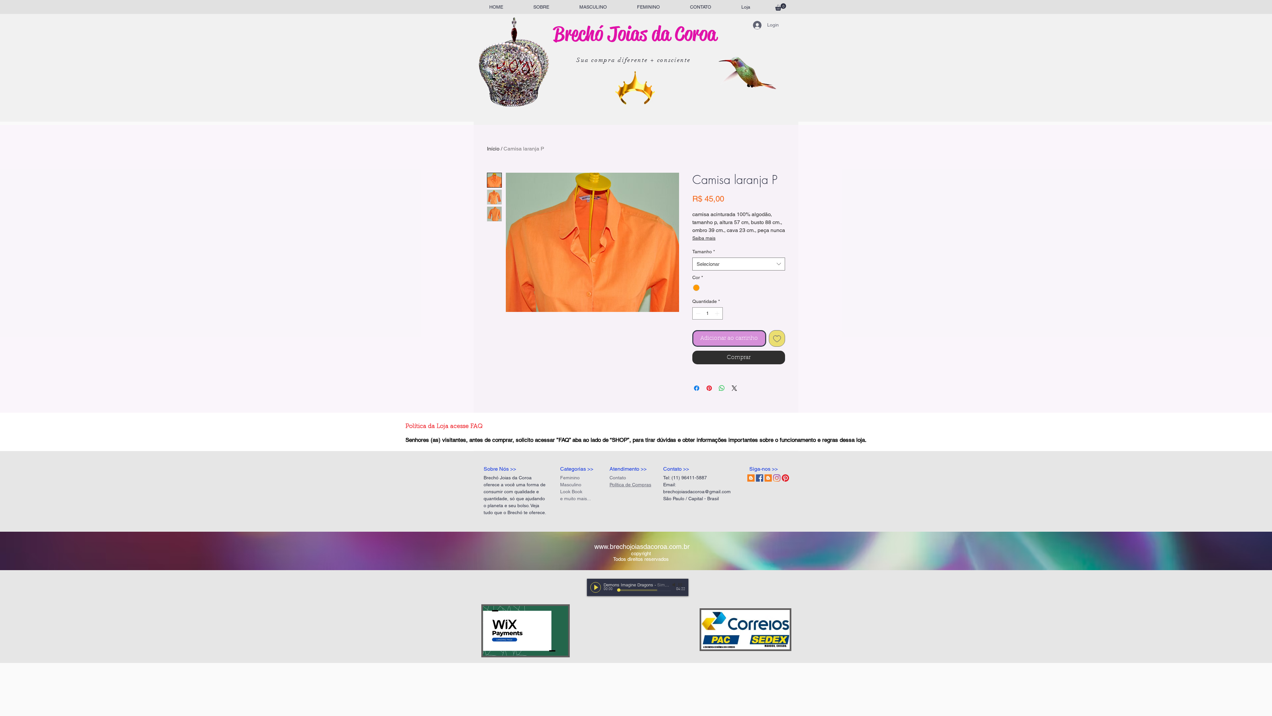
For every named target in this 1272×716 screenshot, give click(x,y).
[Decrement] (697, 313)
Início (493, 149)
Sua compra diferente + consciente (633, 60)
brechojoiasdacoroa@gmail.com (697, 491)
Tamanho (703, 251)
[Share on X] (734, 388)
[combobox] (738, 264)
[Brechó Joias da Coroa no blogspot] (751, 478)
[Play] (596, 587)
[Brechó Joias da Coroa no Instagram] (776, 478)
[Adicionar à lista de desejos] (777, 338)
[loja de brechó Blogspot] (768, 478)
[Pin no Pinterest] (709, 388)
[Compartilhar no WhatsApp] (722, 388)
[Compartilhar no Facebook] (697, 388)
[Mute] (674, 584)
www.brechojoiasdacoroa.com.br (642, 547)
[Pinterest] (785, 478)
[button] (780, 7)
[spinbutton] (708, 313)
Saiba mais (704, 238)
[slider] (681, 584)
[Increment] (718, 313)
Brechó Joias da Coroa (634, 33)
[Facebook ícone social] (759, 478)
